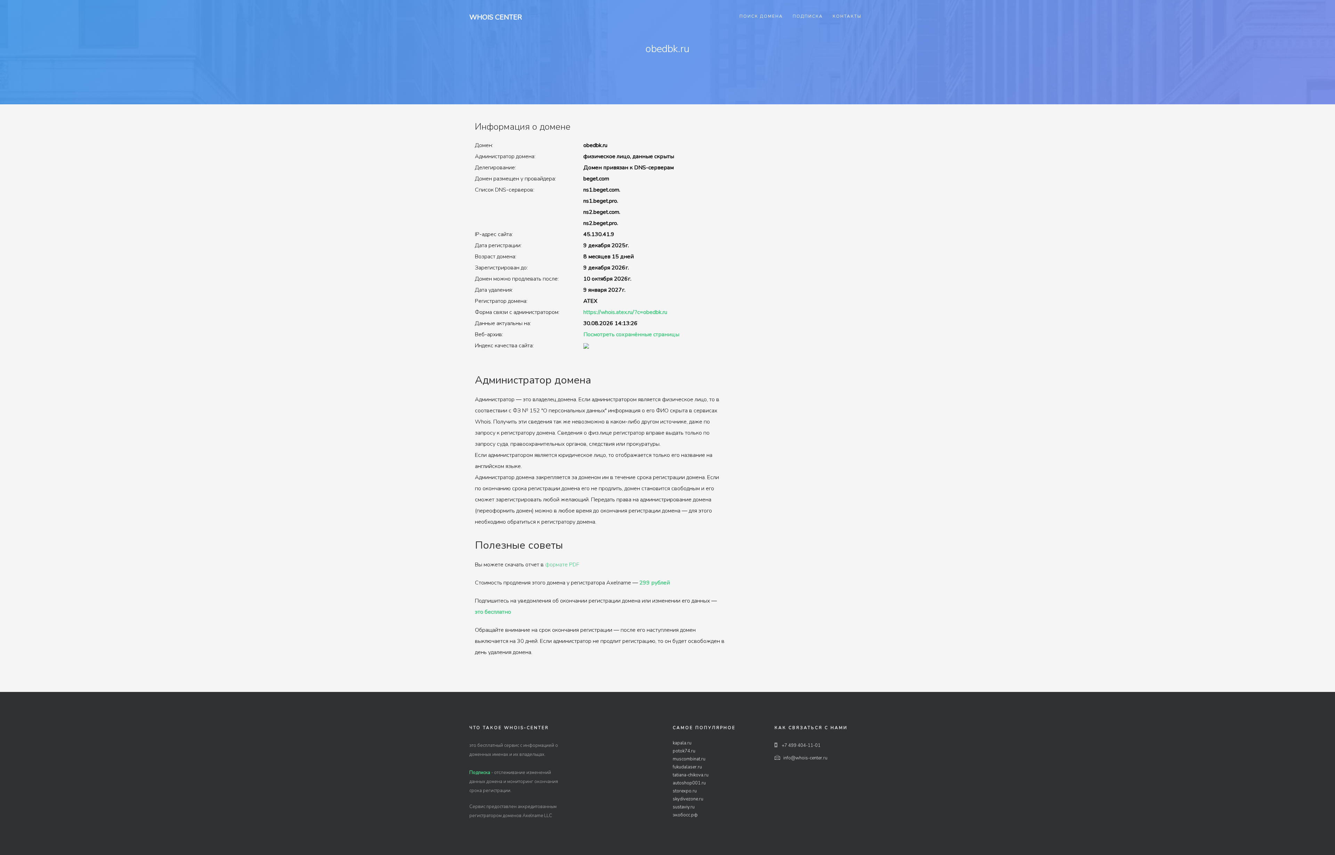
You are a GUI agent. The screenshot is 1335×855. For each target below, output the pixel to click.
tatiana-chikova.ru (691, 775)
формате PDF (562, 564)
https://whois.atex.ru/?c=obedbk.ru (625, 312)
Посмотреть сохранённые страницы (631, 334)
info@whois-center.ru (805, 758)
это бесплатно (493, 612)
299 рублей (654, 583)
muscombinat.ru (689, 759)
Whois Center (495, 17)
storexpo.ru (685, 791)
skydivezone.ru (688, 799)
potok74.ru (684, 751)
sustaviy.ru (684, 807)
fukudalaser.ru (687, 767)
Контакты (847, 16)
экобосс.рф (685, 815)
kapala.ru (682, 743)
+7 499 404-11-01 (800, 745)
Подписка (808, 16)
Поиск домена (761, 16)
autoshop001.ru (689, 783)
